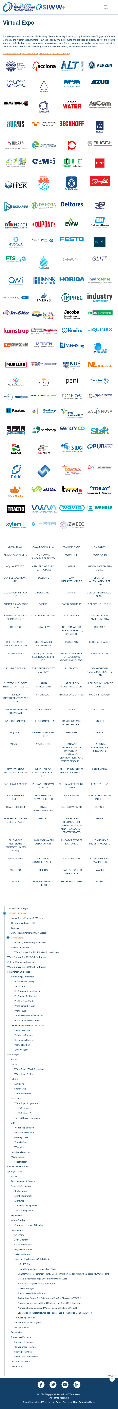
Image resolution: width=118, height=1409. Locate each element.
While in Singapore (23, 1210)
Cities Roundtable (23, 1244)
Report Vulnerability (32, 1402)
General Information (21, 1186)
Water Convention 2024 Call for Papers (26, 966)
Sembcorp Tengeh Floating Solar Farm (36, 1283)
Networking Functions (25, 1317)
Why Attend (20, 1147)
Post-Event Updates (21, 1361)
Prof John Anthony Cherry (27, 991)
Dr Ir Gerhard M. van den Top (28, 1015)
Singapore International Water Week (19, 7)
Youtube (65, 1382)
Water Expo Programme (26, 1103)
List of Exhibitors (22, 1093)
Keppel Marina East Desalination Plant (37, 1268)
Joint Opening (21, 1239)
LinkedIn (77, 1382)
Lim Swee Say (20, 1049)
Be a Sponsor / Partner (25, 1346)
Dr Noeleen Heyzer (24, 1039)
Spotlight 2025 (14, 1171)
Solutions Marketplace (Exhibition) (31, 1259)
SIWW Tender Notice (17, 1166)
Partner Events (21, 1327)
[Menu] (113, 7)
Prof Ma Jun (20, 1010)
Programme (17, 1229)
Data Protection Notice (84, 1402)
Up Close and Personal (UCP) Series (28, 932)
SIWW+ (50, 7)
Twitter (53, 1382)
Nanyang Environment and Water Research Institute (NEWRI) (48, 1307)
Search (6, 1)
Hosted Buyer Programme (27, 1117)
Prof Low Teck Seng (24, 981)
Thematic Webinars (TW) (23, 923)
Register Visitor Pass (21, 1152)
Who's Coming (18, 1220)
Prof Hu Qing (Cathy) (24, 1001)
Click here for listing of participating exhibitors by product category (36, 53)
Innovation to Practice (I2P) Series (27, 918)
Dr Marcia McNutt (23, 1035)
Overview (19, 1234)
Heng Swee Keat (22, 1030)
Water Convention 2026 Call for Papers (26, 957)
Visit (13, 1122)
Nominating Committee (22, 976)
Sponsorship (20, 1088)
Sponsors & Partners (21, 1337)
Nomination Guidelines (18, 971)
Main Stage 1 (24, 1108)
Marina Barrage (26, 1288)
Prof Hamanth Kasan (24, 1005)
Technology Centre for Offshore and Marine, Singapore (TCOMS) (50, 1298)
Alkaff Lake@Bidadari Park (31, 1293)
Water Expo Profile (23, 1074)
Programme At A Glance (23, 1181)
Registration (20, 1190)
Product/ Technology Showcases (30, 942)
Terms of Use (48, 1402)
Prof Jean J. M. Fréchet (25, 996)
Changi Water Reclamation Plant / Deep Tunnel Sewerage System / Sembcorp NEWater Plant (63, 1273)
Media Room (20, 1161)
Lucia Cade (19, 986)
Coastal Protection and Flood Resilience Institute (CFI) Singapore (50, 1303)
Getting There (21, 1137)
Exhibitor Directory (24, 1132)
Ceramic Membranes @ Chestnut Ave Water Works (43, 1278)
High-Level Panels (23, 1249)
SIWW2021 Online (16, 913)
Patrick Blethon (22, 1044)
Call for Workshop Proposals (21, 962)
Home (14, 1059)
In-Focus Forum (22, 1254)
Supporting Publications (26, 1356)
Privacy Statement (64, 1402)
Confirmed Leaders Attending (29, 1225)
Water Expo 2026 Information (29, 1069)
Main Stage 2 (24, 1113)
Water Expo (13, 1054)
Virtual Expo (17, 937)
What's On (16, 1098)
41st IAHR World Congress (27, 1322)
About (14, 1064)
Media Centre (17, 1156)
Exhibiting (19, 1083)
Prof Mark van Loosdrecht (27, 1020)
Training (15, 927)
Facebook (41, 1382)
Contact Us (16, 1366)
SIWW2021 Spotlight (17, 908)
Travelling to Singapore (25, 1205)
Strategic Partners (23, 1351)
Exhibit (14, 1078)
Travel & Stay (20, 1142)
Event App (19, 1200)
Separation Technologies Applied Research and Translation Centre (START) (55, 1312)
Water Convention (20, 947)
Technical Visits (22, 1264)
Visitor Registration (24, 1127)
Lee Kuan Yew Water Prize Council (27, 1025)
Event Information (23, 1195)
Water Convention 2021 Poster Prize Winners (36, 952)
